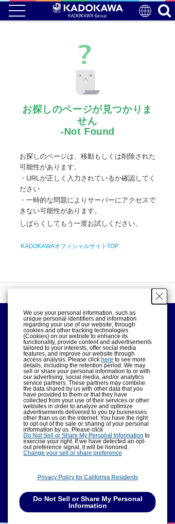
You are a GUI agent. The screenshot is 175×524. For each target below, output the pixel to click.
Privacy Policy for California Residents (87, 477)
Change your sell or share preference (72, 453)
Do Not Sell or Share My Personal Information (83, 435)
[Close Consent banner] (159, 296)
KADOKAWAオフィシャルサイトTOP (70, 246)
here (107, 359)
